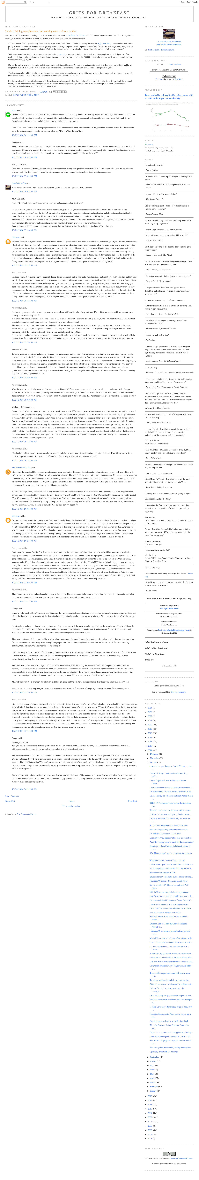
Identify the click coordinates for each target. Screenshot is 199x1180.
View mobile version (71, 806)
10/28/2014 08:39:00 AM (24, 342)
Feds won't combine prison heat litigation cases (169, 904)
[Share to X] (59, 91)
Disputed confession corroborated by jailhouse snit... (171, 984)
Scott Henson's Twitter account (161, 49)
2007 (150, 1121)
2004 (150, 1134)
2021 (150, 720)
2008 (150, 1117)
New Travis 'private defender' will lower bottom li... (171, 896)
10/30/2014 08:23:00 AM (24, 789)
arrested (62, 54)
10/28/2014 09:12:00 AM (24, 441)
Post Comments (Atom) (26, 814)
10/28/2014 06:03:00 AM (24, 191)
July (152, 1065)
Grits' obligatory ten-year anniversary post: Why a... (171, 995)
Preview (159, 79)
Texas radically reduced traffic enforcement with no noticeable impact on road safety (169, 96)
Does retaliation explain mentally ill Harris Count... (171, 1036)
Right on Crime (104, 43)
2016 (150, 741)
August (153, 1061)
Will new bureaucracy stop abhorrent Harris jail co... (171, 961)
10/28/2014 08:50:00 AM (24, 377)
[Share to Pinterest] (65, 91)
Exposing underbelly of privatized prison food (169, 1021)
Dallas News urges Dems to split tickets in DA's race (171, 864)
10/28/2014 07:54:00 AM (24, 230)
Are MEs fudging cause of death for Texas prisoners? (171, 841)
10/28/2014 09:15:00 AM (24, 460)
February (154, 1086)
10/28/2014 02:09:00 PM (24, 582)
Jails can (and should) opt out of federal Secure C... (171, 900)
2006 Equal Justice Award (169, 608)
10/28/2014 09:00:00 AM (24, 399)
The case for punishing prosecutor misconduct (168, 829)
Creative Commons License (181, 1158)
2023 (150, 712)
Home (71, 801)
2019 (150, 728)
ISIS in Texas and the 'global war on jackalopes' (169, 892)
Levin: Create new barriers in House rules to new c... (171, 942)
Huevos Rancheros (178, 691)
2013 (150, 1096)
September (155, 1057)
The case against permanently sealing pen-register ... (171, 1047)
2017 (150, 737)
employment (19, 95)
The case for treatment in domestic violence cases (170, 810)
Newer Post (10, 801)
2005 (150, 1130)
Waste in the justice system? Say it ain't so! (167, 860)
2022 (150, 716)
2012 (150, 1100)
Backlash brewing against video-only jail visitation (170, 837)
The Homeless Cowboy (21, 467)
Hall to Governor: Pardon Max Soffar (165, 912)
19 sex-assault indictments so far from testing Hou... (171, 957)
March (153, 1082)
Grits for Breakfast (99, 12)
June (152, 1069)
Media (30, 95)
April (152, 1078)
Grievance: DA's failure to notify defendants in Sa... (171, 791)
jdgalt (14, 110)
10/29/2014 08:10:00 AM (24, 692)
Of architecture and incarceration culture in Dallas (170, 908)
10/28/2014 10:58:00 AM (24, 540)
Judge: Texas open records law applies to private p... (171, 1032)
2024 (150, 707)
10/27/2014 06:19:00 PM (24, 135)
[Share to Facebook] (62, 91)
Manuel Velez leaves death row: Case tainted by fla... (171, 938)
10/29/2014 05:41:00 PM (24, 731)
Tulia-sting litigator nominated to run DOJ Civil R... (171, 868)
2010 (150, 1108)
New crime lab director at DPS (162, 872)
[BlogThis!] (56, 91)
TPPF (36, 95)
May (152, 1073)
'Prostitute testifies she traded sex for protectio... (169, 980)
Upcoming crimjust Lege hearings (164, 1051)
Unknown (16, 237)
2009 (150, 1113)
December (154, 753)
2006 (150, 1125)
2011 (150, 1104)
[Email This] (54, 91)
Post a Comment (12, 796)
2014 (150, 750)
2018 (150, 733)
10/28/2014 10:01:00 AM (24, 508)
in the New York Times (75, 35)
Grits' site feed (175, 64)
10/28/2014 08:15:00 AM (24, 265)
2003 (150, 1138)
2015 (150, 745)
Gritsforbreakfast (19, 183)
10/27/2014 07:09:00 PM (24, 176)
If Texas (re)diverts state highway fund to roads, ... (171, 814)
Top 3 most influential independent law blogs (174, 630)
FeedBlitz (178, 79)
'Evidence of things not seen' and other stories (168, 825)
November (154, 758)
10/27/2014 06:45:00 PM (24, 157)
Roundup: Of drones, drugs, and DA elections (168, 880)
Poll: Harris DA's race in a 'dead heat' (165, 833)
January (153, 1090)
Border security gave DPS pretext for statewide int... (171, 953)
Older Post (132, 801)
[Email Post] (50, 92)
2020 (150, 724)
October (153, 762)
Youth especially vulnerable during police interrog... (171, 876)
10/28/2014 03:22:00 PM (24, 601)
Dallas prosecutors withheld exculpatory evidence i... (171, 787)
